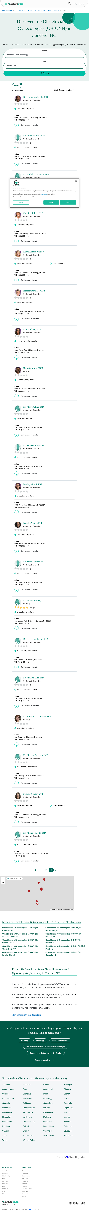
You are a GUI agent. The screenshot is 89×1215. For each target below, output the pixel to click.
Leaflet (53, 909)
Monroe (67, 1117)
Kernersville (48, 1112)
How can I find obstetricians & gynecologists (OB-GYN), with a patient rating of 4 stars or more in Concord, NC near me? (40, 986)
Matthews (47, 1117)
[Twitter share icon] (81, 1203)
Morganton (47, 1121)
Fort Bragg (47, 1098)
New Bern (68, 1121)
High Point (68, 1107)
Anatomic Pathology (60, 1040)
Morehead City (29, 1121)
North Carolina (53, 10)
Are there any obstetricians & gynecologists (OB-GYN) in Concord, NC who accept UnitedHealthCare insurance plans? (42, 996)
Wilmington (68, 1135)
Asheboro (6, 1084)
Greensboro (48, 1103)
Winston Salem (29, 1140)
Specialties (19, 10)
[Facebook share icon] (70, 1203)
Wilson (5, 1140)
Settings (21, 202)
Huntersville (7, 1112)
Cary (25, 1089)
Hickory (46, 1107)
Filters (17, 85)
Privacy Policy (44, 194)
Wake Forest (48, 1135)
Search (69, 3)
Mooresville (7, 1121)
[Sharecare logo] (27, 1201)
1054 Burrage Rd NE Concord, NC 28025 (29, 776)
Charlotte (67, 1089)
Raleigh (26, 1126)
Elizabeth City (8, 1098)
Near (44, 61)
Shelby (26, 1130)
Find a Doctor (7, 10)
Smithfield (47, 1130)
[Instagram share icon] (74, 1203)
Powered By (61, 1157)
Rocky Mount (48, 1126)
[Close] (76, 181)
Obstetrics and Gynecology (36, 10)
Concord (5, 1093)
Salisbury (68, 1126)
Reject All (51, 202)
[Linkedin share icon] (77, 1203)
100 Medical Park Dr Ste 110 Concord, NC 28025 (32, 621)
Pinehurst (6, 1126)
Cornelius (27, 1093)
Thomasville (28, 1135)
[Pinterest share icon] (85, 1203)
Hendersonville (29, 1107)
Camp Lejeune (8, 1089)
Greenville (68, 1103)
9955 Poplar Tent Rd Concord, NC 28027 (29, 311)
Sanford (5, 1130)
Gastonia (6, 1103)
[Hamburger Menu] (6, 3)
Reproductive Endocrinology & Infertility (46, 1053)
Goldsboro (27, 1103)
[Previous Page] (35, 870)
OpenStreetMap (61, 909)
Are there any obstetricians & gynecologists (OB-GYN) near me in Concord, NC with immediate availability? (42, 1006)
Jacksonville (28, 1112)
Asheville (26, 1084)
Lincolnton (6, 1117)
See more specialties (43, 1060)
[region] (44, 193)
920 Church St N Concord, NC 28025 (28, 427)
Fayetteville (27, 1098)
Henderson (6, 1107)
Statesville (68, 1130)
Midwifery (24, 1040)
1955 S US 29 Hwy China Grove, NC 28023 (30, 233)
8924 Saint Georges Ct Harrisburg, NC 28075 (31, 853)
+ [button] (3, 878)
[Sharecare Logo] (16, 3)
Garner (67, 1098)
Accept (68, 202)
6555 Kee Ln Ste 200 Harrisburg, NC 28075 (30, 117)
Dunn (45, 1093)
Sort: (63, 90)
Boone (46, 1084)
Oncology (40, 1040)
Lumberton (27, 1117)
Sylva (4, 1135)
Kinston (67, 1112)
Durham (67, 1093)
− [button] (3, 882)
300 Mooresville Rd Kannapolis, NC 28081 (30, 156)
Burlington (68, 1084)
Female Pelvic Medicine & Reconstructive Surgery (45, 1047)
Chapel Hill (48, 1089)
